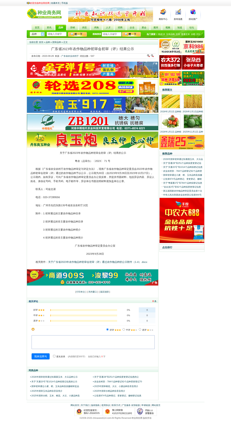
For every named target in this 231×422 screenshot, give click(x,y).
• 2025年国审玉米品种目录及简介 (46, 391)
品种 (48, 42)
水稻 (193, 34)
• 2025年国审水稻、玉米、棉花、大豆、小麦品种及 (55, 395)
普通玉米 (185, 34)
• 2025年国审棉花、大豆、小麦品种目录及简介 (115, 386)
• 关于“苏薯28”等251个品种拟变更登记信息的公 (116, 377)
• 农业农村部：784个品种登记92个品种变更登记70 (117, 381)
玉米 (178, 34)
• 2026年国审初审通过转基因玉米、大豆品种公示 (54, 377)
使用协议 (105, 405)
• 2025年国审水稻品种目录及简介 (109, 391)
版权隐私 (95, 405)
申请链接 (145, 405)
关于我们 (85, 405)
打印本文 (80, 292)
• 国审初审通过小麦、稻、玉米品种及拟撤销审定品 (54, 386)
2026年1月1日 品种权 (170, 111)
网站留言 (156, 405)
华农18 (161, 34)
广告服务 (126, 405)
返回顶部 (104, 292)
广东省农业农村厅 (70, 56)
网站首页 (75, 405)
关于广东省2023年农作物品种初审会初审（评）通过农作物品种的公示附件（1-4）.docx (97, 261)
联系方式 (116, 405)
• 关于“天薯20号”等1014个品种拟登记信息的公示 (53, 381)
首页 (41, 42)
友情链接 (135, 405)
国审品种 (56, 42)
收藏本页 (55, 3)
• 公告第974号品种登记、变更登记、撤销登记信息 (117, 395)
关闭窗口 (92, 292)
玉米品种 (170, 34)
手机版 (64, 3)
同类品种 (33, 370)
